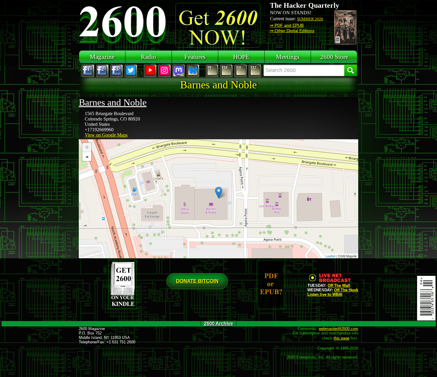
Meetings (287, 56)
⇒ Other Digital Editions (292, 30)
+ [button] (87, 147)
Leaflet (330, 256)
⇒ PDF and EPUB (287, 25)
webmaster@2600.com (338, 328)
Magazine (102, 56)
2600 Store (334, 56)
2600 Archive (218, 323)
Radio (148, 56)
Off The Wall (339, 285)
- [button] (87, 156)
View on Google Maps (106, 134)
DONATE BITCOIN (197, 281)
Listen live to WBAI (324, 294)
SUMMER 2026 (310, 19)
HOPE (241, 56)
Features (194, 56)
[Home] (123, 24)
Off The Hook (346, 290)
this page (341, 338)
